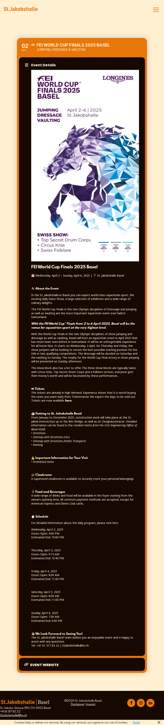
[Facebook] (131, 703)
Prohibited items (43, 462)
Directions (39, 433)
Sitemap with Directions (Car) (51, 437)
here (115, 523)
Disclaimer (77, 704)
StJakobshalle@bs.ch (13, 715)
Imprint (90, 704)
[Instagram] (141, 703)
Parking (38, 445)
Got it (136, 722)
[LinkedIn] (150, 703)
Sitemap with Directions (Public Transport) (59, 441)
